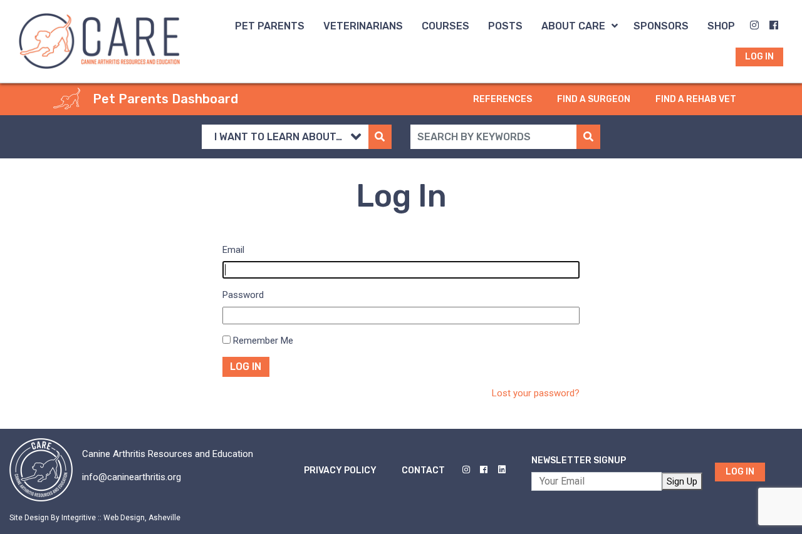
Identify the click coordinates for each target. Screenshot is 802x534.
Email (233, 249)
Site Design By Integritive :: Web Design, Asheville (94, 517)
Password (243, 294)
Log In (245, 366)
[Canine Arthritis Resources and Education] (99, 40)
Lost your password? (536, 393)
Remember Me (263, 340)
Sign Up (682, 481)
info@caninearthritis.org (131, 477)
